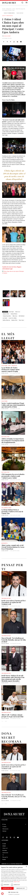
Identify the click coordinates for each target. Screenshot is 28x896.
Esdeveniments (8, 9)
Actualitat (5, 436)
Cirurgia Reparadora (7, 315)
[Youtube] (17, 837)
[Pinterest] (10, 41)
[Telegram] (20, 41)
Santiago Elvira (14, 320)
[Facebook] (3, 41)
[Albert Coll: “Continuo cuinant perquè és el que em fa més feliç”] (14, 697)
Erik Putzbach (21, 315)
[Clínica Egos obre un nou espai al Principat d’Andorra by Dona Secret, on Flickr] (14, 279)
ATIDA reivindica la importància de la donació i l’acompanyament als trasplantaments (12, 440)
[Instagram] (6, 837)
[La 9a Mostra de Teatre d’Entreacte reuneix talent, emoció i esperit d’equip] (13, 352)
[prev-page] (2, 721)
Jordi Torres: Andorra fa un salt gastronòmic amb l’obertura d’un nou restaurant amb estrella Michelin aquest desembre (12, 678)
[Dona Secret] (8, 2)
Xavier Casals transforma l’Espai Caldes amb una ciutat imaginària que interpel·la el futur (13, 405)
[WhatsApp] (13, 41)
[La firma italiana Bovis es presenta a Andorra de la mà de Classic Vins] (13, 494)
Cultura (4, 401)
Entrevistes (6, 598)
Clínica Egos (14, 315)
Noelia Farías (5, 643)
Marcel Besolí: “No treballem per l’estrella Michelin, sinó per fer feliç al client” (13, 640)
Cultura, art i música (9, 365)
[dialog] (14, 880)
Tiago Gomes (21, 320)
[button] (22, 2)
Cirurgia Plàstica (14, 313)
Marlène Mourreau (6, 320)
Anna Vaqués (11, 311)
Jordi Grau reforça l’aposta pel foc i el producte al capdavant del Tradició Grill (13, 602)
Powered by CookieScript (14, 894)
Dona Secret (7, 36)
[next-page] (5, 721)
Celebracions (6, 507)
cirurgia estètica (6, 313)
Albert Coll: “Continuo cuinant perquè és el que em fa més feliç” (12, 716)
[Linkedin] (17, 41)
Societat (3, 9)
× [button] (26, 866)
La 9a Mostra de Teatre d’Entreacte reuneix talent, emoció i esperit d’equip (10, 369)
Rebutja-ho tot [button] (21, 888)
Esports (4, 543)
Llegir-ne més (17, 881)
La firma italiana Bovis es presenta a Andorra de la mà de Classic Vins (12, 511)
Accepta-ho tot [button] (7, 888)
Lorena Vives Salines (13, 318)
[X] (7, 41)
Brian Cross (17, 311)
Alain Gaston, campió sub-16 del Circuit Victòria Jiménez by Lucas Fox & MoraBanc (12, 547)
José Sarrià (5, 318)
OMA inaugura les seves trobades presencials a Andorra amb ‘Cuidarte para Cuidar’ (12, 476)
